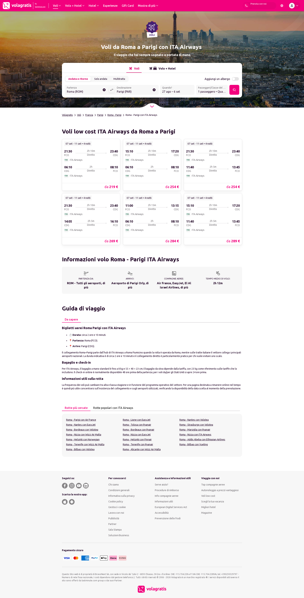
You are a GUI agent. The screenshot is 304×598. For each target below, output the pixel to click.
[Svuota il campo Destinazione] (154, 90)
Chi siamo (113, 484)
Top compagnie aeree (213, 484)
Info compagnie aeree (166, 495)
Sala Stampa (115, 529)
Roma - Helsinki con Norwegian (83, 439)
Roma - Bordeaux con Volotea (82, 429)
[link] (91, 164)
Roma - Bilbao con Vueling (193, 444)
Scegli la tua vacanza (212, 501)
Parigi (100, 115)
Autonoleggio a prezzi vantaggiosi (220, 490)
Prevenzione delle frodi (167, 518)
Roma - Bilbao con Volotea (80, 449)
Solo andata (100, 78)
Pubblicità (113, 518)
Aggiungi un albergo (217, 78)
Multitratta (119, 78)
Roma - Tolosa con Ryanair (137, 424)
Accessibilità (162, 512)
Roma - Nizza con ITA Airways (195, 434)
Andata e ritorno (78, 78)
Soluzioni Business (118, 535)
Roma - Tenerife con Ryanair (138, 444)
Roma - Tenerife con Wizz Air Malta (85, 444)
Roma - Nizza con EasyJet (137, 434)
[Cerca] (234, 90)
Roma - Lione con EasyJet (136, 419)
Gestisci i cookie (117, 507)
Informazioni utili (164, 501)
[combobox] (87, 90)
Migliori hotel (208, 507)
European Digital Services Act (171, 507)
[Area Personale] (294, 5)
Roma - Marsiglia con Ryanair (194, 429)
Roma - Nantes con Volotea (194, 419)
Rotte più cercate (76, 407)
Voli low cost (208, 495)
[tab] (134, 68)
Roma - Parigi (114, 115)
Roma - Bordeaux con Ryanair (138, 429)
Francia (89, 115)
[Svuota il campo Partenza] (104, 90)
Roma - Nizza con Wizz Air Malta (83, 434)
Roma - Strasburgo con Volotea (196, 424)
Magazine (206, 512)
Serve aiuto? (161, 484)
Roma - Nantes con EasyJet (81, 424)
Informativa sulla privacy (121, 495)
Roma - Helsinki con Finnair (137, 439)
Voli (79, 115)
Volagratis (67, 115)
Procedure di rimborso (167, 490)
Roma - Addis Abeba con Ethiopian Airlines (202, 439)
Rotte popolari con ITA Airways (113, 407)
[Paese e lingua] (281, 5)
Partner (112, 524)
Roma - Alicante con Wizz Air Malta (142, 449)
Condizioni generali (118, 490)
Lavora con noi (116, 512)
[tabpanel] (152, 357)
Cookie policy (115, 501)
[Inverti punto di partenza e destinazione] (112, 90)
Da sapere (71, 319)
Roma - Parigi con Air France (81, 419)
